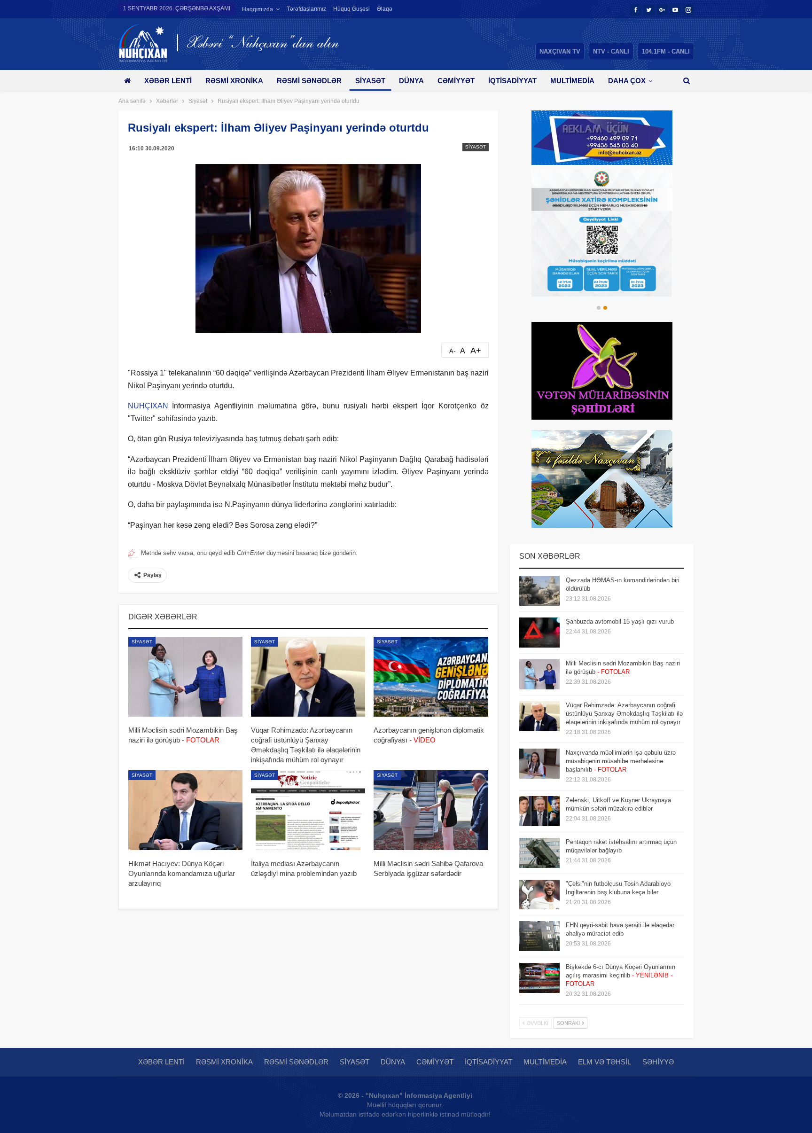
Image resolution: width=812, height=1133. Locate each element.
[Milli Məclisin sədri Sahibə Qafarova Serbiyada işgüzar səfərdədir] (431, 810)
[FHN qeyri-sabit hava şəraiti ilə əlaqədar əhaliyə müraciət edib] (539, 936)
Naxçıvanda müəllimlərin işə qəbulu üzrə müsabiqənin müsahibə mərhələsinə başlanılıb (621, 761)
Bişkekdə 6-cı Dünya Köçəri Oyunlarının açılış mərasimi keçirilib (620, 975)
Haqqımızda (257, 9)
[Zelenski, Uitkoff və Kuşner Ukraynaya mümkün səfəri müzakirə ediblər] (539, 811)
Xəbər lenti (168, 81)
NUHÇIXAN (148, 406)
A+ (475, 350)
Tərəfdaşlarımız (306, 9)
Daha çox (627, 81)
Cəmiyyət (456, 81)
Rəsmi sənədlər (309, 81)
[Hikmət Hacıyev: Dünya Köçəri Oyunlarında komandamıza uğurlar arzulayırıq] (185, 810)
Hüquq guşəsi (351, 9)
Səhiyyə (658, 1062)
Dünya (411, 81)
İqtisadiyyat (512, 81)
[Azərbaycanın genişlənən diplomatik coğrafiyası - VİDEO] (431, 677)
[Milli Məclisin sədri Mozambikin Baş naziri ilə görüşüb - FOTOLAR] (185, 677)
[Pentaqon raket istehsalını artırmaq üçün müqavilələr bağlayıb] (539, 853)
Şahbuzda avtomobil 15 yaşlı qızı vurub (620, 621)
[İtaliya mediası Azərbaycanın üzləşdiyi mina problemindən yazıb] (308, 810)
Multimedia (572, 81)
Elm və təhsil (604, 1062)
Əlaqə (384, 9)
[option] (602, 233)
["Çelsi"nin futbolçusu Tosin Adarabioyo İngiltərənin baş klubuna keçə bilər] (539, 895)
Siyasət (370, 81)
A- (452, 351)
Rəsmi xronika (234, 81)
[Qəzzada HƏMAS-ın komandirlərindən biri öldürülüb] (539, 591)
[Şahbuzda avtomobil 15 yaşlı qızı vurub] (539, 632)
